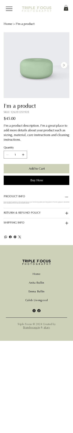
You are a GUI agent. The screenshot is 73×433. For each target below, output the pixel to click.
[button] (66, 8)
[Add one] (23, 155)
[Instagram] (34, 310)
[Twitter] (20, 237)
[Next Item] (64, 65)
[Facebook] (10, 237)
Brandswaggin (31, 327)
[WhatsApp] (6, 237)
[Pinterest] (15, 237)
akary (47, 327)
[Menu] (9, 8)
